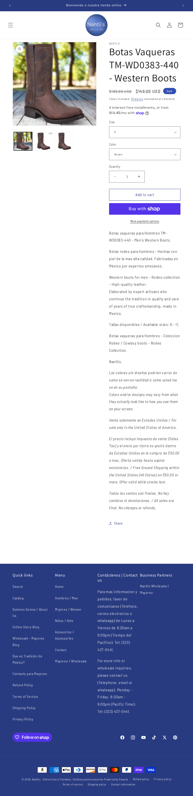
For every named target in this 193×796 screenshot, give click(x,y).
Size (112, 122)
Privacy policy (162, 779)
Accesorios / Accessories (64, 635)
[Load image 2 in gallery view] (44, 141)
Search (18, 586)
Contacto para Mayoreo (30, 673)
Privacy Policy (23, 719)
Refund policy (141, 779)
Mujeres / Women (68, 609)
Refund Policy (23, 685)
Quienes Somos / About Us (30, 612)
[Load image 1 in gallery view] (23, 141)
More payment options (144, 221)
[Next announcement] (183, 5)
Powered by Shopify (116, 779)
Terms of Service (25, 696)
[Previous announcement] (9, 5)
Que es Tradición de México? (27, 659)
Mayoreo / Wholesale (71, 661)
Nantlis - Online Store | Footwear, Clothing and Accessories (67, 779)
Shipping (137, 98)
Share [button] (118, 523)
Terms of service (73, 784)
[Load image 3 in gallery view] (65, 141)
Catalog (18, 598)
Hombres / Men (66, 598)
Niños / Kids (64, 620)
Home (59, 586)
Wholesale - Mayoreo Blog (28, 641)
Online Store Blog (26, 627)
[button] (10, 25)
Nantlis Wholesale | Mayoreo (154, 589)
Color (112, 144)
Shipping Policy (24, 708)
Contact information (123, 784)
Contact (60, 650)
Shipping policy (97, 784)
